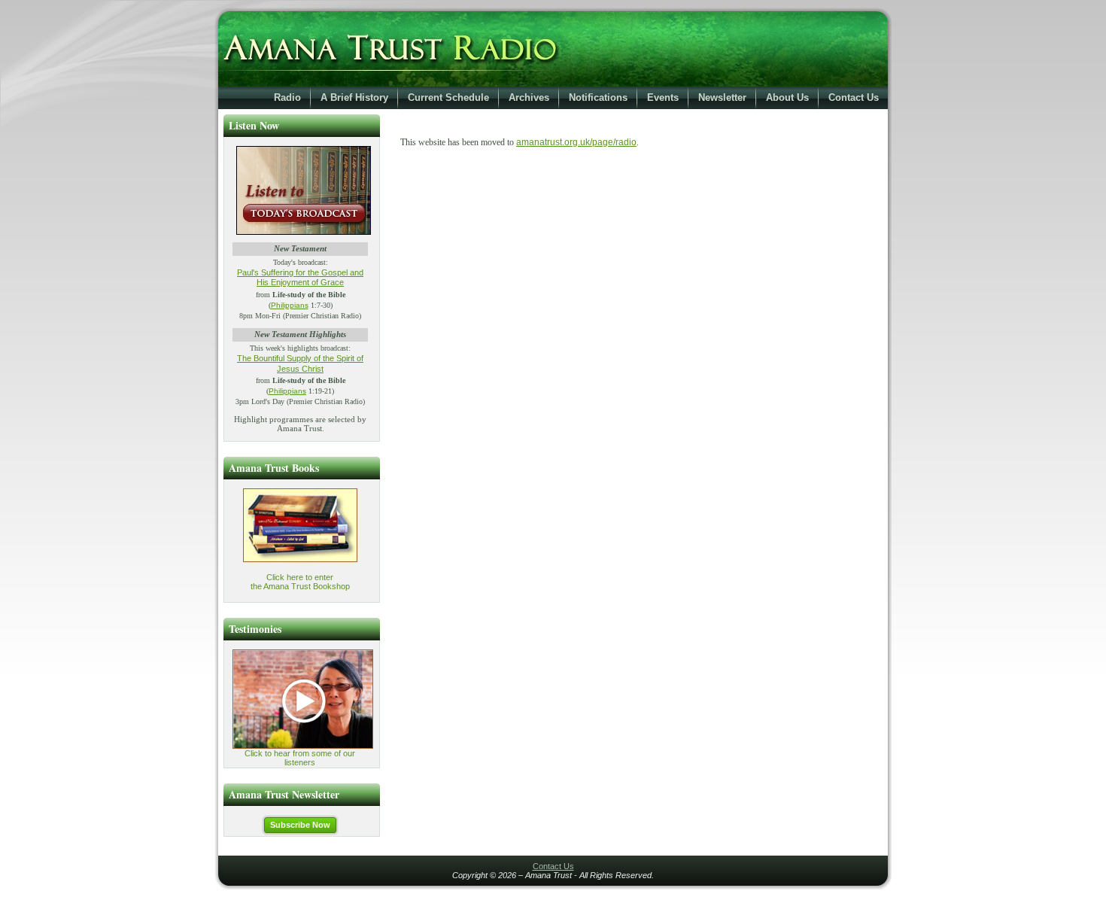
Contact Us (553, 866)
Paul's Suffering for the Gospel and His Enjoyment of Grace (300, 277)
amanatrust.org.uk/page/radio (576, 142)
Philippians (289, 305)
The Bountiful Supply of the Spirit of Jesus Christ (300, 363)
